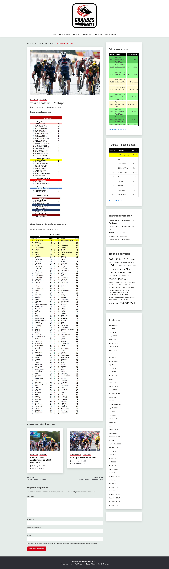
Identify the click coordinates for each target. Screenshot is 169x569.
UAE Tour (125, 295)
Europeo (134, 265)
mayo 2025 (113, 375)
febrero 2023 (113, 469)
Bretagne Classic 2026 (117, 232)
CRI (120, 265)
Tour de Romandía (114, 292)
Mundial (126, 279)
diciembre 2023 (114, 437)
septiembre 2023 (115, 444)
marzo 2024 (113, 426)
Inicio (54, 34)
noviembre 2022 (114, 480)
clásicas (113, 265)
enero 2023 (113, 473)
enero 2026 (113, 350)
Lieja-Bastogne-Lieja (123, 275)
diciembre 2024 (114, 393)
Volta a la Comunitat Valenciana (116, 297)
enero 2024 (113, 433)
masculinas (116, 279)
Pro (119, 285)
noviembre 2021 (114, 491)
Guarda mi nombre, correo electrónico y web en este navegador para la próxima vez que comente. (63, 544)
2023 (112, 259)
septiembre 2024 (115, 404)
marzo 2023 (113, 465)
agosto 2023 (113, 447)
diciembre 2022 (114, 476)
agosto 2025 (113, 365)
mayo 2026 (113, 336)
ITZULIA (129, 273)
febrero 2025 (113, 386)
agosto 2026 (113, 325)
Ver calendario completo (117, 129)
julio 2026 (112, 329)
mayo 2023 (113, 458)
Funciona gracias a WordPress (71, 564)
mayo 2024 (113, 419)
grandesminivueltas (38, 468)
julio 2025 (112, 368)
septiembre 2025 (115, 361)
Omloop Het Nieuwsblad (114, 282)
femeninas (115, 268)
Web (29, 536)
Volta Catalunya (113, 299)
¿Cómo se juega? (64, 34)
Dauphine (124, 265)
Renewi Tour (125, 285)
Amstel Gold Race (113, 262)
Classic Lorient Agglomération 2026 (121, 240)
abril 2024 (112, 422)
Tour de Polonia (124, 290)
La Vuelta (113, 275)
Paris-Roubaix (113, 285)
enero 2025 (113, 390)
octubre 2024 (113, 401)
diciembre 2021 (114, 487)
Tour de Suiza (125, 292)
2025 (125, 259)
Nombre (30, 519)
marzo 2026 (113, 343)
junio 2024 (112, 415)
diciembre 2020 (114, 494)
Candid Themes (103, 564)
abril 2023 (112, 462)
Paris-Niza (131, 282)
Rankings (98, 34)
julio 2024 (112, 411)
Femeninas (34, 454)
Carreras (76, 34)
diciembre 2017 (114, 505)
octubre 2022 (113, 483)
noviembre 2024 (114, 397)
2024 (118, 259)
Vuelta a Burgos (114, 303)
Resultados (87, 34)
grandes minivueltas (54, 107)
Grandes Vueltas (75, 454)
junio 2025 (112, 372)
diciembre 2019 (114, 498)
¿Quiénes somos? (110, 34)
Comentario (31, 496)
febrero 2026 (113, 347)
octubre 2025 (113, 357)
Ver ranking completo (116, 200)
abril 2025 (112, 379)
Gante (123, 269)
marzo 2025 (113, 383)
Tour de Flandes (130, 287)
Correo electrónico (34, 527)
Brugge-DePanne (122, 262)
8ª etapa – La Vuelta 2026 (83, 457)
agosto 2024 (113, 408)
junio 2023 (112, 455)
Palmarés (124, 282)
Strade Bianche (133, 285)
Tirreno (118, 287)
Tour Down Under (115, 295)
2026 (132, 259)
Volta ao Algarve (130, 297)
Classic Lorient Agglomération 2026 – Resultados (41, 460)
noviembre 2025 (114, 354)
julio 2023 (112, 451)
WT (132, 302)
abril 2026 (112, 339)
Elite (129, 266)
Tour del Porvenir (114, 290)
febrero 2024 (113, 429)
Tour (123, 287)
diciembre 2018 (114, 501)
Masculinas (34, 99)
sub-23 (112, 287)
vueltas (124, 302)
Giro (128, 269)
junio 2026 (112, 332)
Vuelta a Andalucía (123, 299)
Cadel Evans (131, 262)
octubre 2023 (113, 440)
